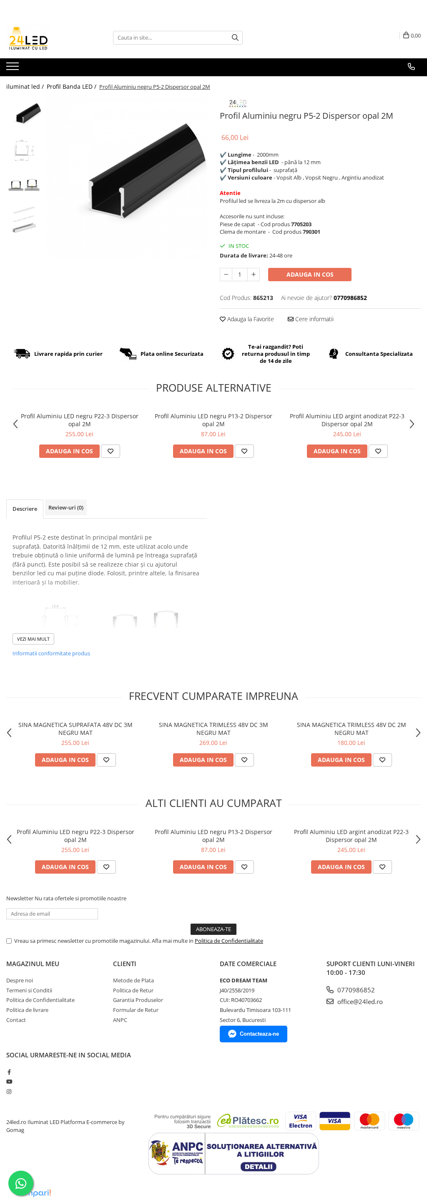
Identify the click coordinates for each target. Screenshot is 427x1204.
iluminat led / (25, 86)
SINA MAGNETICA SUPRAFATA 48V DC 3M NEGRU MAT (75, 729)
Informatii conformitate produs (51, 653)
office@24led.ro (359, 1001)
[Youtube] (9, 1081)
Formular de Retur (135, 1010)
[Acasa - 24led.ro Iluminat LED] (48, 37)
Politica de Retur (133, 990)
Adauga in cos (310, 274)
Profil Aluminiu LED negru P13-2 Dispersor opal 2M (213, 420)
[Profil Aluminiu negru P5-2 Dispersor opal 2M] (126, 177)
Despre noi (19, 980)
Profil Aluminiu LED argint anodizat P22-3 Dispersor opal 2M (347, 420)
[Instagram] (9, 1091)
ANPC (120, 1020)
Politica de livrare (27, 1010)
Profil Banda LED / (72, 86)
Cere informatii (314, 319)
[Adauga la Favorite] (110, 451)
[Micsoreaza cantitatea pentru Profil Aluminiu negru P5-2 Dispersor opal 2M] (226, 274)
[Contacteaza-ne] (411, 66)
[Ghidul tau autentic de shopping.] (33, 1193)
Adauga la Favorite (250, 319)
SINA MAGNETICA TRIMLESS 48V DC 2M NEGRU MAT (351, 729)
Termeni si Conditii (29, 990)
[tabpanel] (126, 177)
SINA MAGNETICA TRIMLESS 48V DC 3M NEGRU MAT (213, 729)
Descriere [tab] (25, 508)
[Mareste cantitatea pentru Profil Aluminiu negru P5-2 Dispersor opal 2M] (253, 274)
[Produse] (13, 68)
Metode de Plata (133, 980)
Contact (16, 1020)
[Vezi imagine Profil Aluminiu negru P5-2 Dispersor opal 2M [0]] (24, 114)
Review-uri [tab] (65, 507)
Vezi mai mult (33, 639)
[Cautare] (235, 38)
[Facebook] (9, 1072)
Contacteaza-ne (259, 1034)
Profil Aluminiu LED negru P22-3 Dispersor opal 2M (79, 420)
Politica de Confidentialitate (229, 940)
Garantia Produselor (138, 1000)
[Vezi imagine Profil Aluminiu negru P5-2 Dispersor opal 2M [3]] (24, 221)
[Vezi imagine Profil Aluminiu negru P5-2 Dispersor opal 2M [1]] (24, 150)
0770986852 (355, 990)
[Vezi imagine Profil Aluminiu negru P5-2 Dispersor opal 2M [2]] (24, 185)
